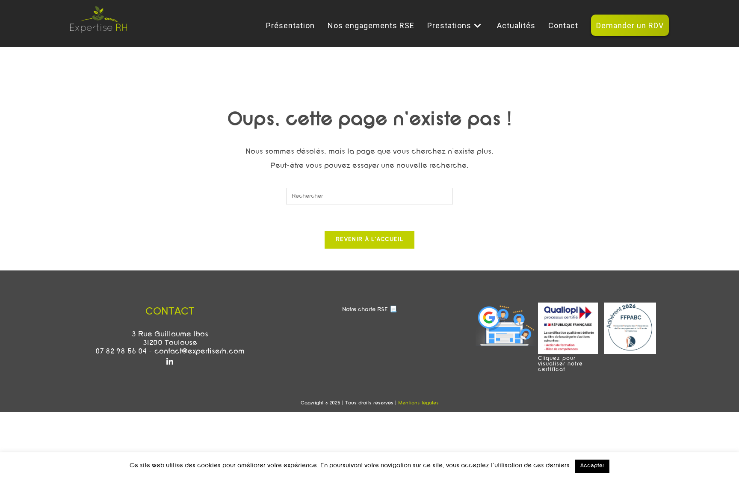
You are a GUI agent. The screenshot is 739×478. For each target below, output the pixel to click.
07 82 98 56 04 (121, 351)
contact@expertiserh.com (199, 351)
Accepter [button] (592, 466)
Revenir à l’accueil (369, 239)
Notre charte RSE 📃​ (369, 309)
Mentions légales (418, 403)
